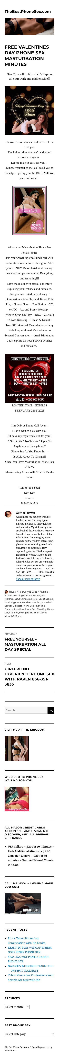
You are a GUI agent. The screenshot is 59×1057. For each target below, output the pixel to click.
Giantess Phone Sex (23, 605)
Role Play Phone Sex (25, 609)
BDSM (17, 598)
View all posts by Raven (28, 579)
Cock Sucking (46, 598)
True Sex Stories (38, 612)
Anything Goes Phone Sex (26, 595)
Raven (12, 591)
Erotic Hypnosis (13, 602)
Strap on (13, 612)
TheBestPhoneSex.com (28, 11)
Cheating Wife (30, 598)
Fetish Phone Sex (31, 602)
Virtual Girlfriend (13, 616)
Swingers (24, 612)
